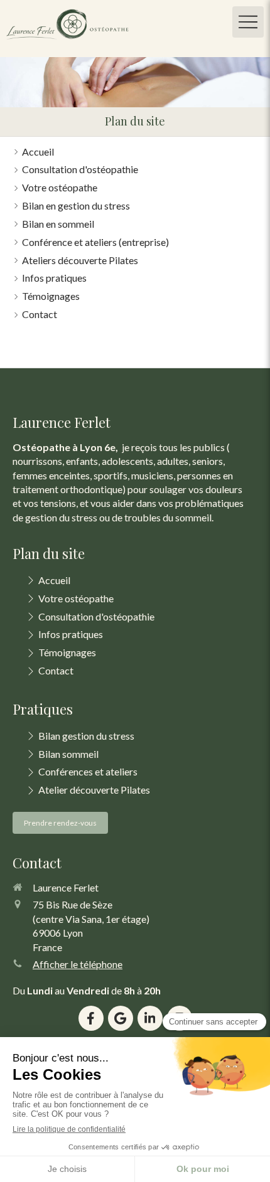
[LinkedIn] (150, 1018)
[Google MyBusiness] (120, 1018)
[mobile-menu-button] (248, 22)
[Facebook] (91, 1018)
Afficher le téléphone (77, 964)
